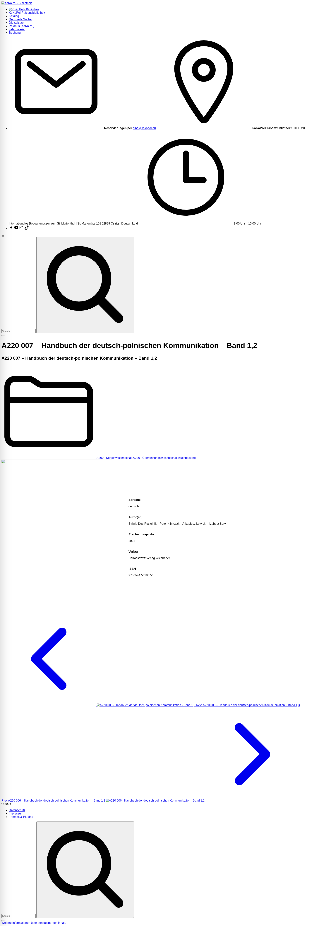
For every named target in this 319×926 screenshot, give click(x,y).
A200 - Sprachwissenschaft (114, 457)
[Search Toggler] (2, 920)
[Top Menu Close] (2, 236)
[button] (33, 922)
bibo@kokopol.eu (144, 128)
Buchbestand (187, 457)
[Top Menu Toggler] (2, 335)
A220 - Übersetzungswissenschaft (155, 457)
